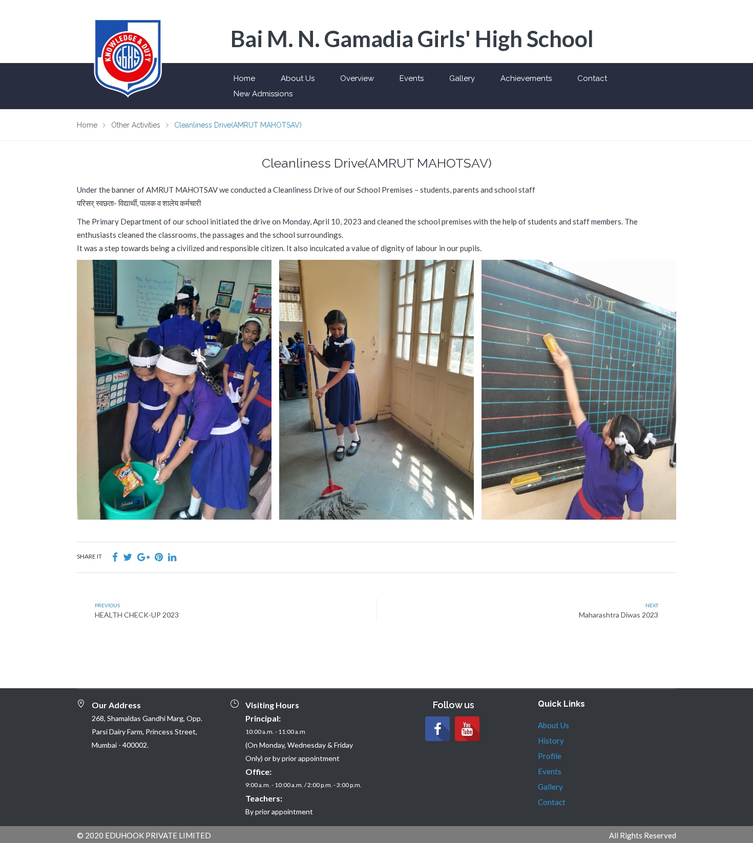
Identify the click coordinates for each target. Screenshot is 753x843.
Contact (592, 78)
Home (244, 78)
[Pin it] (159, 557)
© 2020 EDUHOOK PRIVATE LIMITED (144, 835)
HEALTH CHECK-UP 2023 (137, 614)
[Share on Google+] (143, 557)
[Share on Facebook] (115, 557)
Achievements (526, 78)
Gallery (462, 78)
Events (412, 78)
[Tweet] (127, 557)
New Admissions (263, 93)
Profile (549, 755)
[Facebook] (437, 728)
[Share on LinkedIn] (172, 557)
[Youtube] (467, 728)
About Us (298, 78)
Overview (357, 78)
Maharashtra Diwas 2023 (618, 614)
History (551, 740)
